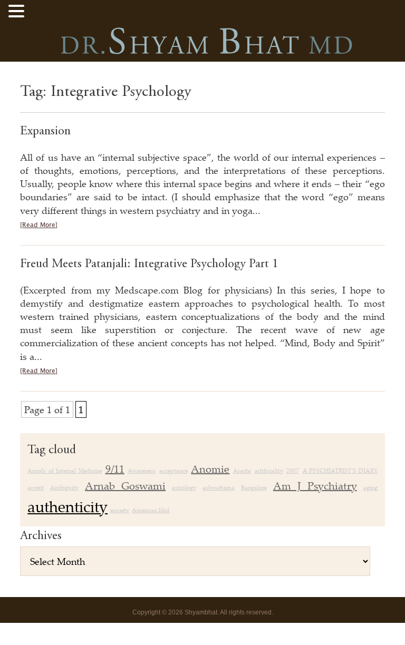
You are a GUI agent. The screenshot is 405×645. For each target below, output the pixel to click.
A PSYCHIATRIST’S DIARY (340, 470)
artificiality (269, 470)
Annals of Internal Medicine (64, 470)
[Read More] (38, 225)
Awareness (142, 470)
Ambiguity (64, 487)
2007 (292, 470)
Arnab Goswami (125, 485)
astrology (184, 487)
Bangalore (254, 487)
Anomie (210, 469)
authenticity (67, 506)
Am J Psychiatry (315, 485)
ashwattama (218, 487)
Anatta (242, 470)
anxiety (119, 510)
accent (35, 487)
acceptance (173, 470)
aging (370, 487)
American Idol (150, 510)
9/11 (114, 469)
